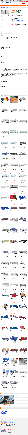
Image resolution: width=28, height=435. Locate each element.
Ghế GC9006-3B (14, 365)
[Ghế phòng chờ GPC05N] (14, 299)
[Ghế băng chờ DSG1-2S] (14, 255)
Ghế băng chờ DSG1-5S (14, 267)
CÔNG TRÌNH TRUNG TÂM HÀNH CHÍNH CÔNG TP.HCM (19, 399)
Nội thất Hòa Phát (10, 75)
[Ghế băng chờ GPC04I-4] (14, 168)
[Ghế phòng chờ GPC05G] (5, 310)
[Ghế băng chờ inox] (23, 364)
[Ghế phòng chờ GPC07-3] (14, 190)
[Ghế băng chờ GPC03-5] (14, 146)
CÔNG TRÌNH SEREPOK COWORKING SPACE (18, 402)
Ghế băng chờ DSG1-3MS (22, 245)
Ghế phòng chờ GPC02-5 (5, 136)
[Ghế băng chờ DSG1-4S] (5, 266)
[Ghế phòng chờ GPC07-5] (5, 201)
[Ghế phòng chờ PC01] (14, 375)
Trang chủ (2, 0)
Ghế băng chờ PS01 (5, 387)
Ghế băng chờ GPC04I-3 (5, 169)
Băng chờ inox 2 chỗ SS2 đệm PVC (23, 147)
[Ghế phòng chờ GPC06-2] (5, 179)
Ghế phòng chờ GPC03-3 (22, 136)
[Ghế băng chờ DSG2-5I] (23, 277)
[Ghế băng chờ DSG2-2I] (23, 266)
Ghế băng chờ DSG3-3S (5, 289)
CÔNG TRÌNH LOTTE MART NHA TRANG (4, 404)
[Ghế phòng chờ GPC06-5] (5, 190)
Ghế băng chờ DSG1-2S (14, 256)
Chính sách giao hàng (22, 23)
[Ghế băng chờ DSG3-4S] (14, 288)
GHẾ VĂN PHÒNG (4, 7)
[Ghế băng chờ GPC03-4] (5, 146)
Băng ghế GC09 (5, 354)
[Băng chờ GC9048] (5, 375)
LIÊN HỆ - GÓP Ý (20, 0)
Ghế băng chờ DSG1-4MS (5, 256)
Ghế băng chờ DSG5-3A (23, 289)
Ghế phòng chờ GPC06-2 (5, 180)
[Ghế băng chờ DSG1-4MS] (5, 255)
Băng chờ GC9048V (23, 234)
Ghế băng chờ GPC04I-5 (23, 169)
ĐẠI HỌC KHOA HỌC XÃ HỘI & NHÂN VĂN (18, 401)
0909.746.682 (4, 430)
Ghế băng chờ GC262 (5, 245)
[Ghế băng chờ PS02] (14, 386)
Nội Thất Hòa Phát (15, 17)
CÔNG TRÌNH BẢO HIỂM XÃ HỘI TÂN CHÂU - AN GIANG (19, 404)
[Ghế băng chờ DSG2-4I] (14, 277)
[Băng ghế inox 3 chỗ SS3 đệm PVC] (5, 157)
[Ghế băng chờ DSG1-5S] (14, 266)
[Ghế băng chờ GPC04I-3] (5, 168)
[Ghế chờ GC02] (5, 364)
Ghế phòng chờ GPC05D (23, 300)
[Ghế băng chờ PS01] (5, 386)
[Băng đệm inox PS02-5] (23, 375)
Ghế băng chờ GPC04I (23, 158)
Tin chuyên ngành (9, 0)
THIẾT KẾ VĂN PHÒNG (5, 0)
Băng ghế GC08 (22, 354)
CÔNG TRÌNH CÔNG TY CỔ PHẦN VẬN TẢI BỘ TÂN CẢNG (20, 396)
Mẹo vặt (13, 0)
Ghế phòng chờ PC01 (14, 376)
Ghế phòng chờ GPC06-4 (22, 180)
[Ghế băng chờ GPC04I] (23, 157)
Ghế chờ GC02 (5, 365)
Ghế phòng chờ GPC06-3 (14, 180)
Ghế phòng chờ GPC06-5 (5, 191)
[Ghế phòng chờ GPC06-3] (14, 179)
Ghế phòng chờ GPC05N (14, 300)
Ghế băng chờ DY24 (14, 245)
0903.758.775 (4, 421)
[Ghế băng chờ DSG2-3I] (5, 277)
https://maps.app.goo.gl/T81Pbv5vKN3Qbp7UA (8, 422)
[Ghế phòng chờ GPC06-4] (23, 179)
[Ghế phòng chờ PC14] (23, 310)
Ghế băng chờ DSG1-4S (5, 267)
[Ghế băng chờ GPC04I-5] (23, 168)
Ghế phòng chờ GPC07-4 (22, 191)
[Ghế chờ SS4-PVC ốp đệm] (14, 157)
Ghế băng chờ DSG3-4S (14, 289)
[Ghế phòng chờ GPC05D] (23, 299)
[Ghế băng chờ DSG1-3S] (23, 255)
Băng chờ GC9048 (5, 376)
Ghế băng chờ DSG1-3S (23, 256)
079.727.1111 (3, 425)
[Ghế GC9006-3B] (14, 364)
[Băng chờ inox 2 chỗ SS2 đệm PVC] (23, 146)
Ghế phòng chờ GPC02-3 (14, 125)
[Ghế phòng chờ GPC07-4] (23, 190)
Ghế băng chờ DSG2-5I (23, 278)
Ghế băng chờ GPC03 (14, 136)
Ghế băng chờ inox (23, 365)
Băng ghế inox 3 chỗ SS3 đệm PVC (5, 158)
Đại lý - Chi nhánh (16, 0)
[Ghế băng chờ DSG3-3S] (5, 288)
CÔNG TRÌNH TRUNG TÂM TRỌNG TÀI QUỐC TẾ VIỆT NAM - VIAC (20, 398)
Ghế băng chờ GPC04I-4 (14, 169)
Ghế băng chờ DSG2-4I (14, 278)
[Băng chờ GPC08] (14, 201)
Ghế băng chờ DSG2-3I (5, 278)
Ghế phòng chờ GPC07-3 (12, 66)
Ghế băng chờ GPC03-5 (14, 147)
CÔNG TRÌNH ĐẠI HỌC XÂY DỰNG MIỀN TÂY (18, 405)
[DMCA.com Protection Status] (3, 416)
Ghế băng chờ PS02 (14, 387)
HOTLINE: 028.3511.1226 (22, 1)
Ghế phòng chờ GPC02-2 (5, 125)
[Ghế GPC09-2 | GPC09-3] (23, 201)
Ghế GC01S (5, 234)
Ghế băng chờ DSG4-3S (5, 300)
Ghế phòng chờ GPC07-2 (3, 27)
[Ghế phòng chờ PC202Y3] (14, 310)
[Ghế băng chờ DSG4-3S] (5, 299)
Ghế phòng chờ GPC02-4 (22, 125)
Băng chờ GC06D (14, 234)
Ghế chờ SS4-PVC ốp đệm (13, 158)
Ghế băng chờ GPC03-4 (5, 147)
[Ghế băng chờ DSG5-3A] (23, 288)
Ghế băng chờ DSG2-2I (23, 267)
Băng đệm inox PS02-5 (23, 376)
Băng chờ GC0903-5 (14, 354)
